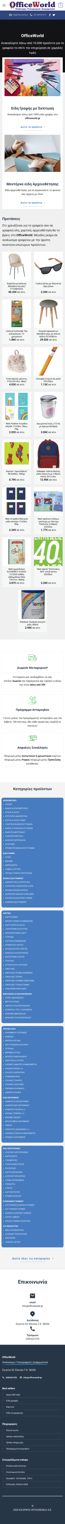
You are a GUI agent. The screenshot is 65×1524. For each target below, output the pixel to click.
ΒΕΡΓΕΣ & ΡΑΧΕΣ (12, 1002)
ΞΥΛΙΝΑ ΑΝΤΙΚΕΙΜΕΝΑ (14, 1180)
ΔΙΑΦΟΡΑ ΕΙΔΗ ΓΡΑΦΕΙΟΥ (15, 902)
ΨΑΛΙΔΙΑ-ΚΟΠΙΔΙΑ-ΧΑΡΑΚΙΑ (16, 890)
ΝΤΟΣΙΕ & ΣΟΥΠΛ (12, 812)
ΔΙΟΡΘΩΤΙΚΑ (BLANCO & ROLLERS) (19, 894)
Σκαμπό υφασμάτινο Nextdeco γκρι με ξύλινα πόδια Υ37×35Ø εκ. (48, 334)
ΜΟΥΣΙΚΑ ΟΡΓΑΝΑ (13, 1041)
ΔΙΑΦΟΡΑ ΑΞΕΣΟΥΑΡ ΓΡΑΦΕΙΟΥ (18, 1213)
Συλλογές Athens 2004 (17, 1484)
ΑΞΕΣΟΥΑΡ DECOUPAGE (15, 1176)
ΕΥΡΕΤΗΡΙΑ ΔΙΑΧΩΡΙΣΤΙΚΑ (16, 816)
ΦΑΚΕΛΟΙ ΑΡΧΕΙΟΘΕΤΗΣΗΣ (16, 808)
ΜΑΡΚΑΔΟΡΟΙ (11, 865)
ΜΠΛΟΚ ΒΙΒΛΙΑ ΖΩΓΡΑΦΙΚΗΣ (17, 1121)
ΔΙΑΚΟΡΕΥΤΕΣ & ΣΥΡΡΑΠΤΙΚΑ (17, 882)
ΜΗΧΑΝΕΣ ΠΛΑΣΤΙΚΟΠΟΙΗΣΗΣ (18, 1018)
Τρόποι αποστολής (15, 1436)
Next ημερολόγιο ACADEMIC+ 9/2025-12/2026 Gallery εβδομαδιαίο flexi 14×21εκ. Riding (16, 574)
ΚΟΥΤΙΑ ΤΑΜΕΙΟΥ (12, 1217)
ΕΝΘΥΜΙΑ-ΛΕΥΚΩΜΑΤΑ (14, 1088)
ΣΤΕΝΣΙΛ (9, 1188)
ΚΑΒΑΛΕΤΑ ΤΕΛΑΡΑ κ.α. (15, 1109)
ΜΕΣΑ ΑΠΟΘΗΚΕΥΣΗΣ (14, 1230)
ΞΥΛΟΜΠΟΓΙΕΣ (11, 1160)
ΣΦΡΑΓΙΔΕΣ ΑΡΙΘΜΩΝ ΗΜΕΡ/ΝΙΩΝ (19, 981)
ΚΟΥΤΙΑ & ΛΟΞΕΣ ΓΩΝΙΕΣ (15, 820)
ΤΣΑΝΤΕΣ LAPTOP (12, 1242)
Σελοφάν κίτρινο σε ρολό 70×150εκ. (48, 380)
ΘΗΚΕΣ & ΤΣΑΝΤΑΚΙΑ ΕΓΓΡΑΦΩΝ (19, 828)
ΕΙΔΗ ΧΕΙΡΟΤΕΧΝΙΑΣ (11, 1148)
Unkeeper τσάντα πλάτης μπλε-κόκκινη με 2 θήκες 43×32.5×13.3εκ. (48, 474)
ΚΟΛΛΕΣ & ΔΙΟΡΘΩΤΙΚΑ (15, 1072)
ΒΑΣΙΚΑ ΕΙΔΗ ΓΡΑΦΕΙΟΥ (13, 878)
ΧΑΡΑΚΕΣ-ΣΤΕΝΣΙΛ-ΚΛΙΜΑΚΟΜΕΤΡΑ (20, 1133)
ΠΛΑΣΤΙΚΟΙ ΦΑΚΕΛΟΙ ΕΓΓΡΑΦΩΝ (18, 824)
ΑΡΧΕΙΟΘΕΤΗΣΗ (9, 801)
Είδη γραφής (12, 1401)
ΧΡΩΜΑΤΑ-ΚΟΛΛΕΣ (13, 1196)
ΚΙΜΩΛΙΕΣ (9, 1037)
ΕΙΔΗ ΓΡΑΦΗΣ (9, 853)
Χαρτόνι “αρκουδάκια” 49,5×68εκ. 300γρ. (16, 472)
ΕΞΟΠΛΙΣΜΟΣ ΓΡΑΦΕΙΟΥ (13, 1201)
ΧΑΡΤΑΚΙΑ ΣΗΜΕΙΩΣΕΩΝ (15, 941)
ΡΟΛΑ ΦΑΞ (9, 961)
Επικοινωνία (12, 1430)
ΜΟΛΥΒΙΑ (9, 861)
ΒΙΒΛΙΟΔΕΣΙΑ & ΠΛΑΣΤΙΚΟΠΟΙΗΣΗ (17, 994)
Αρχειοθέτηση (13, 1394)
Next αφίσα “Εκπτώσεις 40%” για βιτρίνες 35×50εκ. (48, 572)
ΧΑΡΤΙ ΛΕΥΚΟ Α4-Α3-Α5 (15, 925)
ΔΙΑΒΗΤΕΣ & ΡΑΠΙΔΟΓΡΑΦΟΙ (17, 1101)
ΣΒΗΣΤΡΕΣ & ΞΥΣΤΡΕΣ (14, 1061)
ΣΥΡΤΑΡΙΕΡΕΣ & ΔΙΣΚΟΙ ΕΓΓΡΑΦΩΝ (19, 1205)
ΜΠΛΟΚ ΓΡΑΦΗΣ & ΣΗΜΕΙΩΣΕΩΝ (19, 921)
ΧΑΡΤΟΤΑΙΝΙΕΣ (11, 917)
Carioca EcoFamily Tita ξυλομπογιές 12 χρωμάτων (16, 334)
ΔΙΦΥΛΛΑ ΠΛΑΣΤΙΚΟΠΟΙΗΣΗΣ (17, 1006)
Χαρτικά (10, 1407)
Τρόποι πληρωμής (14, 1442)
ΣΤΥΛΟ (8, 857)
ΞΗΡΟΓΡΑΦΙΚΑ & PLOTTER (16, 929)
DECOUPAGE (10, 1168)
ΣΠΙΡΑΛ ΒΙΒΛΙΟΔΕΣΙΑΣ (14, 998)
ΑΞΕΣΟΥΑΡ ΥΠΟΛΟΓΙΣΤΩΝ (16, 1234)
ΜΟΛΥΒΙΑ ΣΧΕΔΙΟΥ (13, 1117)
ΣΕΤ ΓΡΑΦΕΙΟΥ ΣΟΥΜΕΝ (15, 1209)
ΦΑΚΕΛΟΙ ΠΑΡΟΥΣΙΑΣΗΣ (15, 840)
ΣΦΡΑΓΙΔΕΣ (10, 969)
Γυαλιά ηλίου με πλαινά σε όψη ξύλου (48, 284)
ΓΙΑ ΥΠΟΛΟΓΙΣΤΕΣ (10, 1226)
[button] (4, 5)
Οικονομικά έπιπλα (15, 1472)
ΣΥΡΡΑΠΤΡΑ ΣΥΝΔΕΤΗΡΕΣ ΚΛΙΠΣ (19, 886)
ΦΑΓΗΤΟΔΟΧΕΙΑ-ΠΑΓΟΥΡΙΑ (16, 1045)
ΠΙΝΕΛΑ (8, 1125)
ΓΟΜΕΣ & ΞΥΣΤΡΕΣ (13, 869)
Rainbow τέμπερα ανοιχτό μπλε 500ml (32, 623)
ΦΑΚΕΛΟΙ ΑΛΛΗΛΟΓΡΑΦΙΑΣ (16, 953)
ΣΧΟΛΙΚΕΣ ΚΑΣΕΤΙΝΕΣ (14, 1084)
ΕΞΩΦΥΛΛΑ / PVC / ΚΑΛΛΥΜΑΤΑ (18, 1010)
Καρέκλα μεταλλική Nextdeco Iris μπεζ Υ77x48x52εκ (16, 286)
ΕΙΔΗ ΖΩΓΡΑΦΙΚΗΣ (11, 1098)
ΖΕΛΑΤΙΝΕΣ (10, 844)
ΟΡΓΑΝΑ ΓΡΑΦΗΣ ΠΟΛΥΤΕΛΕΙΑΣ (18, 873)
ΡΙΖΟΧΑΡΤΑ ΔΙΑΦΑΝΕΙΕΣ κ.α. (17, 1129)
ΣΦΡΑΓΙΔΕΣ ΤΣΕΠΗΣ (13, 977)
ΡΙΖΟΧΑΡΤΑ (10, 1184)
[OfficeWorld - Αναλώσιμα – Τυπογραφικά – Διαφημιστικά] (32, 5)
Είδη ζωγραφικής (14, 1413)
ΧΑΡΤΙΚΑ (7, 913)
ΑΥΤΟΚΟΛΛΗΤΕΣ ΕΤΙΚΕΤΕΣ (16, 949)
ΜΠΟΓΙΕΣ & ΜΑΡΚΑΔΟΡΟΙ (16, 1057)
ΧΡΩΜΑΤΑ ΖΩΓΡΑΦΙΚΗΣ (15, 1137)
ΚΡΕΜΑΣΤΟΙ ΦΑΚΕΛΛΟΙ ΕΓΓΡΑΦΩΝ (19, 848)
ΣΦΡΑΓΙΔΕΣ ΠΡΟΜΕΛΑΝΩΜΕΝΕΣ (19, 973)
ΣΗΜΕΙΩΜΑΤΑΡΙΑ (12, 1077)
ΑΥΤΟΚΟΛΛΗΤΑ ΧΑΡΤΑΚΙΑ (16, 965)
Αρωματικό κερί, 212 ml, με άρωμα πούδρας (48, 425)
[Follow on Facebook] (50, 15)
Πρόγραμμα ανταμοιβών (17, 1448)
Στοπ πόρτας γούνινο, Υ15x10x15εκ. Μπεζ (16, 380)
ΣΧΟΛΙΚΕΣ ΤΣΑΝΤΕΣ (13, 1080)
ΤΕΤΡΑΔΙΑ (9, 937)
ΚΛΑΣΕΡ (8, 804)
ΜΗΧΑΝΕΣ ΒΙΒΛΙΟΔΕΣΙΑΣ (15, 1014)
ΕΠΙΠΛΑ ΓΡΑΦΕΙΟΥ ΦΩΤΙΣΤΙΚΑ (17, 1221)
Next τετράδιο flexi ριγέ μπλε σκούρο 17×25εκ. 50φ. (16, 521)
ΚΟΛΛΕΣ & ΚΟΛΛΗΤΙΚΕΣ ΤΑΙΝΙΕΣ (18, 898)
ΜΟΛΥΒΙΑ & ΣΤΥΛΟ (12, 1053)
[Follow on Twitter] (54, 15)
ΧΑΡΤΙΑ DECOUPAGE (14, 1172)
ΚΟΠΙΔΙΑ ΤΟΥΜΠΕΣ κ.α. (15, 1113)
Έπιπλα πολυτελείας (16, 1466)
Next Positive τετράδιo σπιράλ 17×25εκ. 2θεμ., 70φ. (16, 426)
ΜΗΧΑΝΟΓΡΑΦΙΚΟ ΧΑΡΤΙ (15, 933)
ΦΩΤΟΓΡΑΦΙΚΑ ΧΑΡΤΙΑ (14, 957)
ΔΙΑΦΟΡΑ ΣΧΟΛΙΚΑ (13, 1092)
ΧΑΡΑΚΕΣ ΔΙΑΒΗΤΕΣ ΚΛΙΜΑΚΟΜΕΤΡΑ (21, 1064)
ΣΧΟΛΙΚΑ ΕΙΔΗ (9, 1029)
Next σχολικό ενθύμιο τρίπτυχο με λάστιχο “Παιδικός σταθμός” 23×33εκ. (48, 523)
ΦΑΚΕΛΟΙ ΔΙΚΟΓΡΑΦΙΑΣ (15, 832)
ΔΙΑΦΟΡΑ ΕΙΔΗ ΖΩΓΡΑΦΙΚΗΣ (17, 1105)
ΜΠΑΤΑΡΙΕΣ (10, 1238)
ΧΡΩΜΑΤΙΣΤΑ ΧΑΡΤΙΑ (14, 945)
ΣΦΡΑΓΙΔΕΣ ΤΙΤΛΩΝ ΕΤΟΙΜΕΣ (17, 985)
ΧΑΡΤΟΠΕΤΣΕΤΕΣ (12, 1192)
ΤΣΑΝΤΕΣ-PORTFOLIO (14, 836)
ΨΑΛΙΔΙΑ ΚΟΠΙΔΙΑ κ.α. (14, 1069)
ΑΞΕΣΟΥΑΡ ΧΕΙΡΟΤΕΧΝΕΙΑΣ (16, 1152)
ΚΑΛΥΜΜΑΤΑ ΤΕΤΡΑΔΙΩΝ (15, 1033)
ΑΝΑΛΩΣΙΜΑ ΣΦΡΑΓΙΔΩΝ (15, 989)
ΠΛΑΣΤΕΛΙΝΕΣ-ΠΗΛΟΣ (14, 1164)
